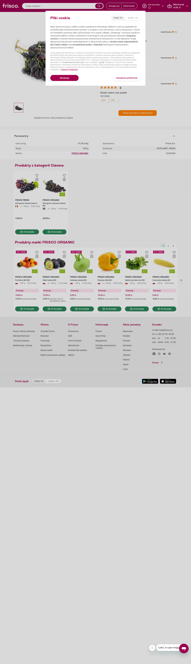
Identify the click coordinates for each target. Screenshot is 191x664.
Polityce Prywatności (69, 70)
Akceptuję (64, 78)
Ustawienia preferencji (126, 78)
